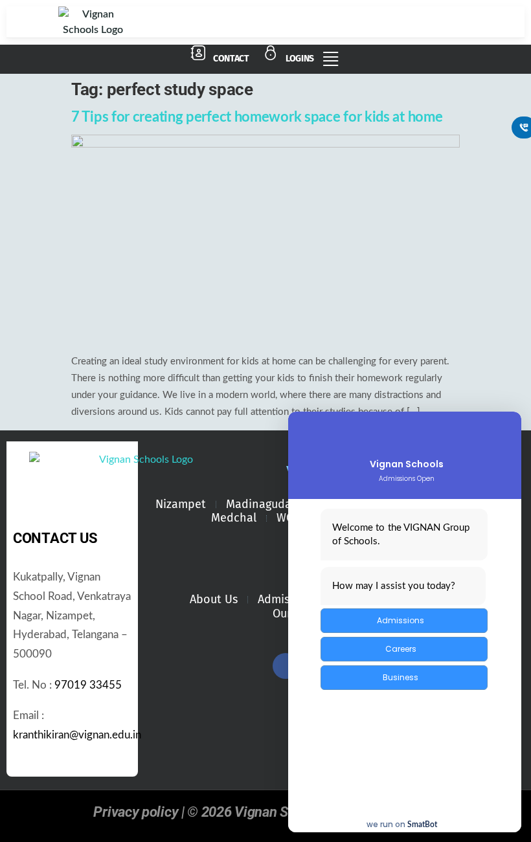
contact (231, 58)
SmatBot (422, 824)
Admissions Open (407, 478)
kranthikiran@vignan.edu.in (77, 735)
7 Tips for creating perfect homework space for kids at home (256, 117)
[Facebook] (286, 666)
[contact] (198, 53)
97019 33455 (88, 685)
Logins (300, 58)
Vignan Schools (407, 464)
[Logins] (270, 53)
